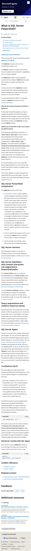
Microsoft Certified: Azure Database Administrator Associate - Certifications (15, 517)
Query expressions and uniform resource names (15, 48)
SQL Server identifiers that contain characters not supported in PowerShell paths (16, 45)
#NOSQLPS (8, 180)
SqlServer (4, 60)
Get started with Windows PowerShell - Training (14, 507)
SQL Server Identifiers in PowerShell (12, 287)
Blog (23, 542)
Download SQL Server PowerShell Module (16, 477)
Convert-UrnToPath (7, 299)
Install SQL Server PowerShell (10, 55)
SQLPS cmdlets (8, 469)
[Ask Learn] (25, 21)
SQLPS (12, 60)
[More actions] (28, 21)
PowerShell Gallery (7, 102)
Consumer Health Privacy (8, 546)
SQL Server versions (8, 42)
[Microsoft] (15, 17)
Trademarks (4, 548)
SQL (7, 21)
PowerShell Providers (10, 194)
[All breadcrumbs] (2, 21)
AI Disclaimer (4, 542)
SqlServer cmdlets (9, 467)
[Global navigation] (1, 17)
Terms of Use (21, 546)
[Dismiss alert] (28, 2)
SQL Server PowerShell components (12, 40)
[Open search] (23, 17)
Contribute (4, 544)
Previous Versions (15, 542)
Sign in (28, 17)
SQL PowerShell (14, 21)
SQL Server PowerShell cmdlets (13, 479)
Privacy (11, 544)
